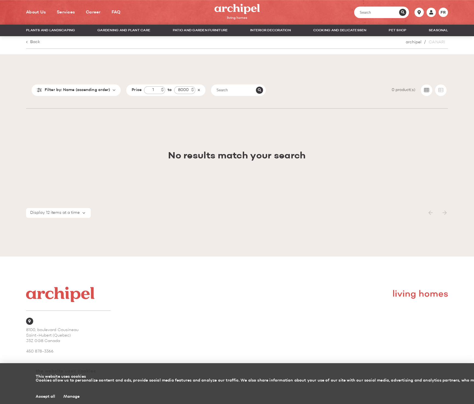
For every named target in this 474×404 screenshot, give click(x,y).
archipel (413, 42)
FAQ (116, 12)
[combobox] (58, 213)
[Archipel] (237, 12)
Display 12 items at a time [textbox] (55, 213)
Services (66, 12)
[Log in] (431, 12)
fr (443, 13)
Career (93, 12)
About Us (36, 12)
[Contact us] (419, 12)
